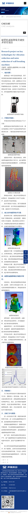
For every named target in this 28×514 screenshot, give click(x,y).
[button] (24, 33)
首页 (2, 16)
